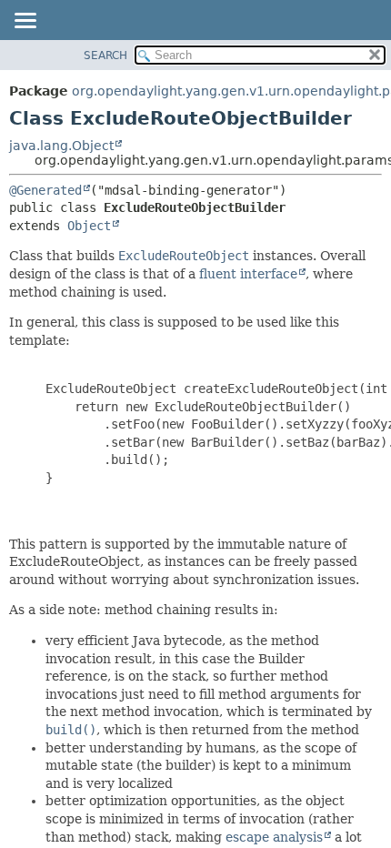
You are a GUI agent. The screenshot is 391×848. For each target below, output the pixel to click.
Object (89, 225)
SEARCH (105, 55)
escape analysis (274, 837)
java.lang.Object (61, 145)
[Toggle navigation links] (24, 22)
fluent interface (248, 274)
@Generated (45, 190)
